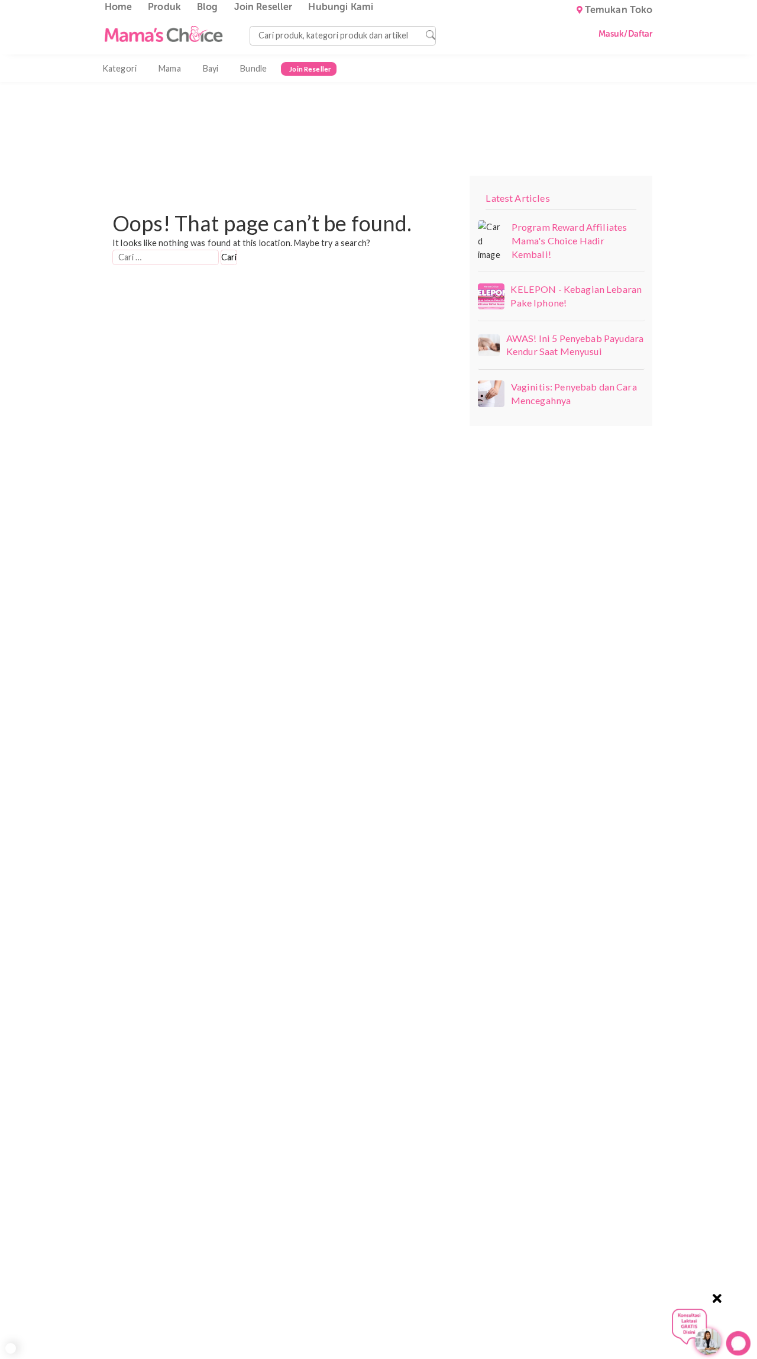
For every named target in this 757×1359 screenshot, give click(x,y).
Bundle (253, 68)
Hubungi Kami (340, 6)
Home (118, 6)
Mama (169, 68)
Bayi (211, 68)
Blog (207, 6)
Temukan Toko (619, 10)
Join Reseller (263, 6)
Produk (164, 6)
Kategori (119, 68)
